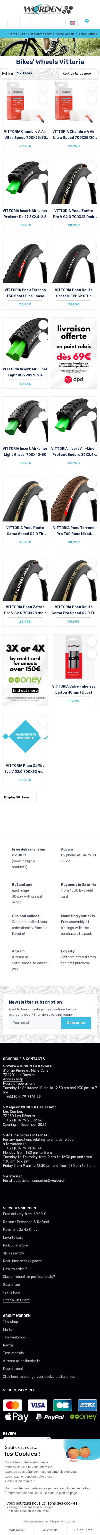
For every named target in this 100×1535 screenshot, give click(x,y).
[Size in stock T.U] (25, 107)
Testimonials (13, 1353)
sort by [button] (77, 73)
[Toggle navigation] (12, 23)
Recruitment (13, 1369)
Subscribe (76, 1023)
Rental (8, 1345)
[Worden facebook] (23, 1192)
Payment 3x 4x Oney (20, 1230)
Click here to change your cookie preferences (39, 1377)
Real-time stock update (22, 1261)
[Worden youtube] (32, 1192)
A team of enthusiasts (21, 1361)
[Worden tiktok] (5, 1192)
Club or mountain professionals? (29, 1277)
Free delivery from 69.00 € (24, 1214)
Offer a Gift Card (16, 1300)
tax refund (11, 1292)
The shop (10, 1322)
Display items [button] (17, 797)
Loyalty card (13, 1238)
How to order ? (15, 1269)
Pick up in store (15, 1245)
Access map (13, 1079)
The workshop (14, 1337)
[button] (24, 23)
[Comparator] (61, 23)
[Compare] (43, 99)
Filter (8, 73)
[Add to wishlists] (43, 87)
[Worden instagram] (14, 1192)
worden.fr (18, 1144)
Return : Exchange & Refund (26, 1222)
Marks (8, 1330)
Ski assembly (13, 1253)
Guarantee (11, 1285)
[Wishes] (48, 23)
